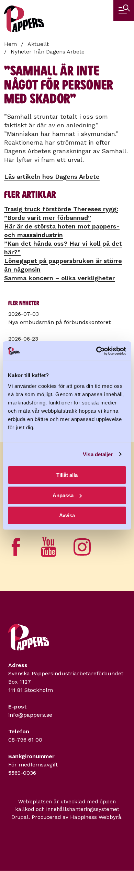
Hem (10, 44)
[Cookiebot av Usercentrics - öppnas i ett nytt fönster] (96, 350)
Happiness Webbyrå (95, 817)
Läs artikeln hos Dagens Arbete (52, 176)
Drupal (20, 817)
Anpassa (63, 495)
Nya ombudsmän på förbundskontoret (59, 322)
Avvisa (67, 515)
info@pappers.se (30, 715)
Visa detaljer (98, 454)
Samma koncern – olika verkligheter (59, 278)
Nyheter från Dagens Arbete (48, 51)
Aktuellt (38, 44)
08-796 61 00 (25, 739)
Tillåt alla (67, 475)
